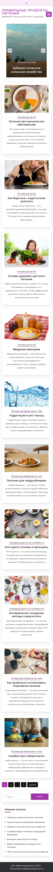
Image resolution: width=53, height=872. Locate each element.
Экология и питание (38, 58)
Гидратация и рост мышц (26, 415)
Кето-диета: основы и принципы (26, 547)
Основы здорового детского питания (26, 277)
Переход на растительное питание (25, 817)
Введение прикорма (26, 349)
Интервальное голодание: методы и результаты (26, 614)
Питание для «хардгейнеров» (26, 480)
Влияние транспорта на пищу (22, 839)
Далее (32, 784)
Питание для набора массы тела (26, 411)
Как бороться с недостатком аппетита (26, 199)
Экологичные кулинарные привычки (26, 822)
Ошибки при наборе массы (26, 756)
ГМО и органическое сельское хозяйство (27, 851)
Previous (10, 50)
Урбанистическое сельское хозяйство (26, 826)
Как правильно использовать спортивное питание (26, 684)
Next (43, 50)
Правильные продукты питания (25, 11)
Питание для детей (26, 117)
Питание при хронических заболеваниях (26, 123)
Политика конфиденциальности (26, 868)
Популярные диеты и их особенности (26, 542)
